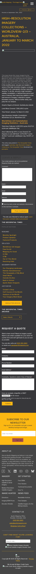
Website (4, 197)
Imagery (6, 476)
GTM (4, 256)
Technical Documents (25, 487)
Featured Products (10, 240)
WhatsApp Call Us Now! (18, 526)
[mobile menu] (31, 3)
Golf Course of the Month (12, 292)
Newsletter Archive (12, 303)
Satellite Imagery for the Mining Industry (25, 505)
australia (12, 145)
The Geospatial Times (25, 143)
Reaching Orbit (8, 261)
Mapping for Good (10, 251)
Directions (5, 497)
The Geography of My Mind (13, 273)
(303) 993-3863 (22, 343)
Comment (5, 166)
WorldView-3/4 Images (11, 247)
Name (4, 184)
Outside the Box (9, 278)
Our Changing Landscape (12, 268)
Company (5, 356)
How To (20, 490)
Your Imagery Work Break (12, 297)
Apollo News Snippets (11, 283)
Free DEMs (21, 480)
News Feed (23, 493)
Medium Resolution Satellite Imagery (8, 489)
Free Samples (22, 500)
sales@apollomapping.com (20, 345)
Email (4, 191)
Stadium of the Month (11, 294)
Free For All (7, 249)
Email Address (7, 370)
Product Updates (9, 237)
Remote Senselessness (12, 271)
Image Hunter (9, 493)
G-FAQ (5, 254)
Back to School (8, 280)
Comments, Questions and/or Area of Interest (17, 377)
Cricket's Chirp (8, 289)
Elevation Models (7, 504)
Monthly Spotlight (9, 235)
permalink (5, 149)
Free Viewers (22, 484)
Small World (7, 275)
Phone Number (7, 363)
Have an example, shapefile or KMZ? (14, 393)
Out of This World (9, 259)
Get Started (24, 476)
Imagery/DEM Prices (8, 500)
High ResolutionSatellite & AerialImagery (7, 483)
